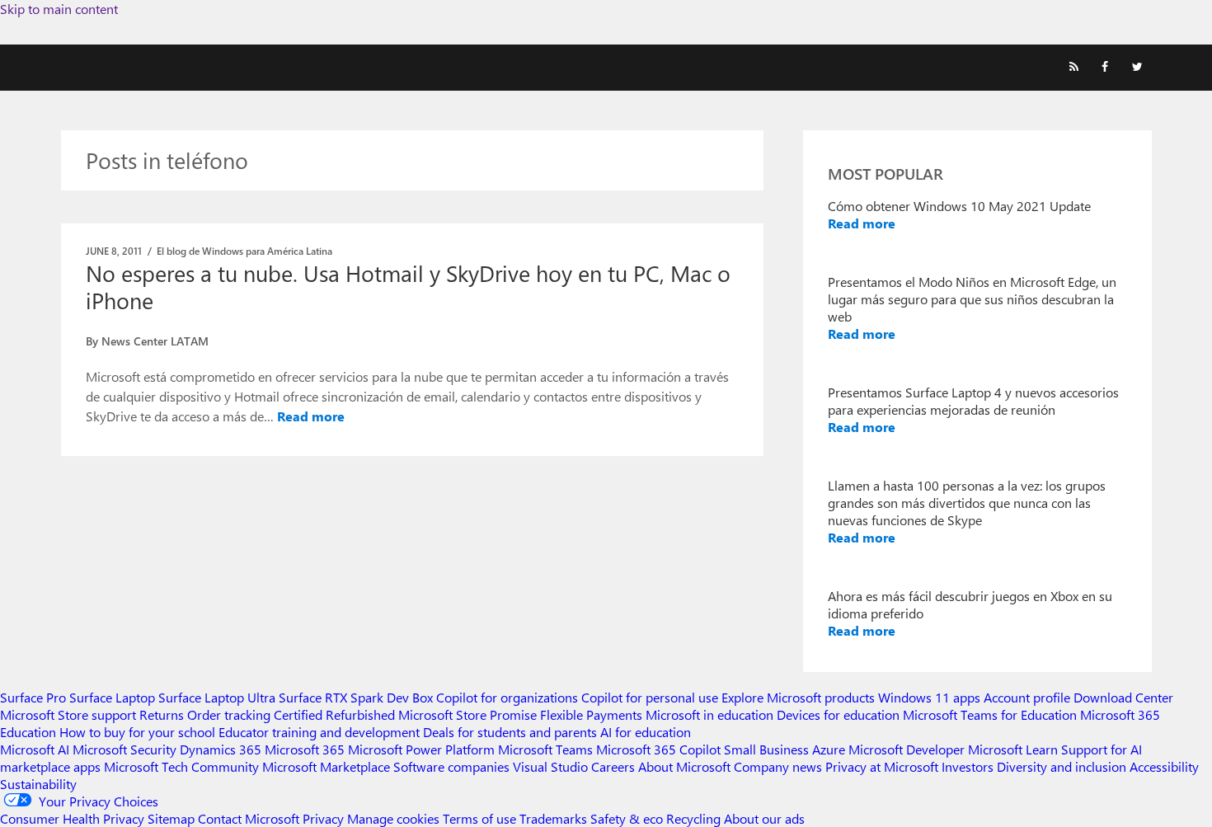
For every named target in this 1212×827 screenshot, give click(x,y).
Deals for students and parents (510, 731)
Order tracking (228, 714)
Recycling (693, 818)
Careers (613, 766)
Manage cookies (393, 818)
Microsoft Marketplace (326, 766)
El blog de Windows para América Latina (244, 250)
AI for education (645, 731)
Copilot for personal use (649, 697)
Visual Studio (550, 766)
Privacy (325, 818)
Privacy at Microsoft (881, 766)
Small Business (766, 749)
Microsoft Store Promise (467, 714)
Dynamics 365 (220, 749)
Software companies (451, 766)
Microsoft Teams (545, 749)
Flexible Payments (591, 714)
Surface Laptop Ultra (216, 697)
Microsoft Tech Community (181, 766)
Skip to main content (59, 8)
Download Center (1123, 697)
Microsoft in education (709, 714)
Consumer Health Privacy (72, 818)
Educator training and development (319, 731)
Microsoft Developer (906, 749)
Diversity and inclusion (1061, 766)
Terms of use (479, 818)
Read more (311, 416)
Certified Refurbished (334, 714)
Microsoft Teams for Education (990, 714)
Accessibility (1164, 766)
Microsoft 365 (305, 749)
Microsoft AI (34, 749)
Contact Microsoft (248, 818)
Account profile (1027, 697)
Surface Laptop (112, 697)
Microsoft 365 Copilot (658, 749)
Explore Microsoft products (798, 697)
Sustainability (38, 783)
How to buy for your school (137, 731)
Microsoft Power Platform (421, 749)
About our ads (764, 818)
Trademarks (553, 818)
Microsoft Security (124, 749)
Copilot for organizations (507, 697)
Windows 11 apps (929, 697)
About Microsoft (684, 766)
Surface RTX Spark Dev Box (356, 697)
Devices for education (838, 714)
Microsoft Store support (68, 714)
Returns (161, 714)
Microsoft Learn (1013, 749)
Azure (828, 749)
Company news (778, 766)
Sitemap (171, 818)
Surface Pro (33, 697)
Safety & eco (626, 818)
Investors (968, 766)
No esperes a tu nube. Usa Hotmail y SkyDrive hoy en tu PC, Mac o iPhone (408, 286)
